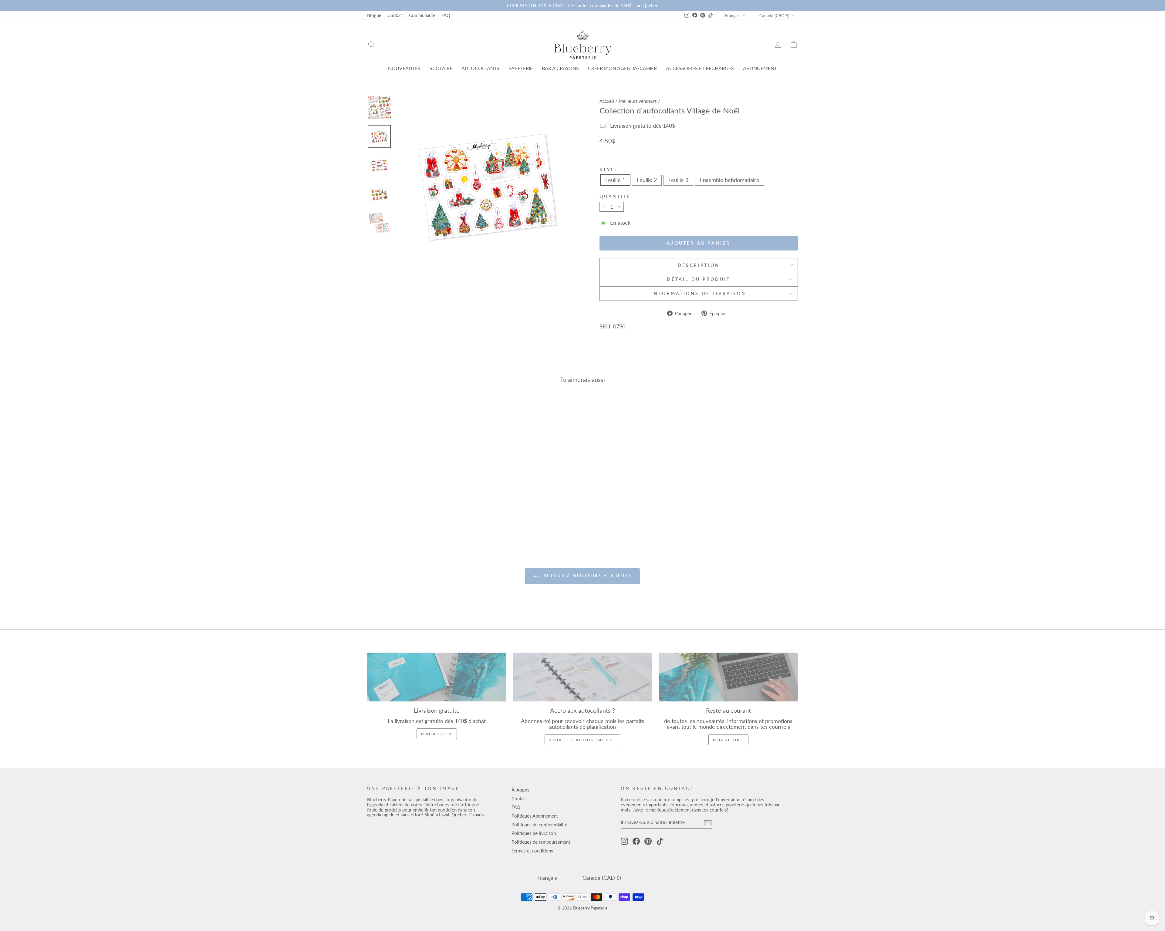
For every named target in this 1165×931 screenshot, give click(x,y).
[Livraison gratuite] (436, 677)
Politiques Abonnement (535, 815)
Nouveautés (404, 68)
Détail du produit (698, 279)
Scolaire (441, 68)
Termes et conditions (532, 850)
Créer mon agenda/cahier (622, 68)
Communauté (422, 15)
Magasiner (436, 733)
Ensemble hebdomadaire (729, 179)
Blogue (374, 15)
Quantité (615, 196)
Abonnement (760, 68)
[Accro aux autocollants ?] (582, 677)
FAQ (445, 15)
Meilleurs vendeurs (638, 101)
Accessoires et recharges (700, 68)
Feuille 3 (678, 179)
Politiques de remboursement (541, 842)
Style (608, 169)
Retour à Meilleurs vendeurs (587, 575)
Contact (395, 15)
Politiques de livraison (534, 833)
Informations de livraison (698, 293)
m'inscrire (728, 740)
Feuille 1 (615, 179)
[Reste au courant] (728, 677)
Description (699, 265)
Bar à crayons (560, 68)
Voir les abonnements (582, 740)
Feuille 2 (647, 179)
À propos (520, 789)
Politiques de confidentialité (539, 824)
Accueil (606, 101)
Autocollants (480, 68)
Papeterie (520, 68)
